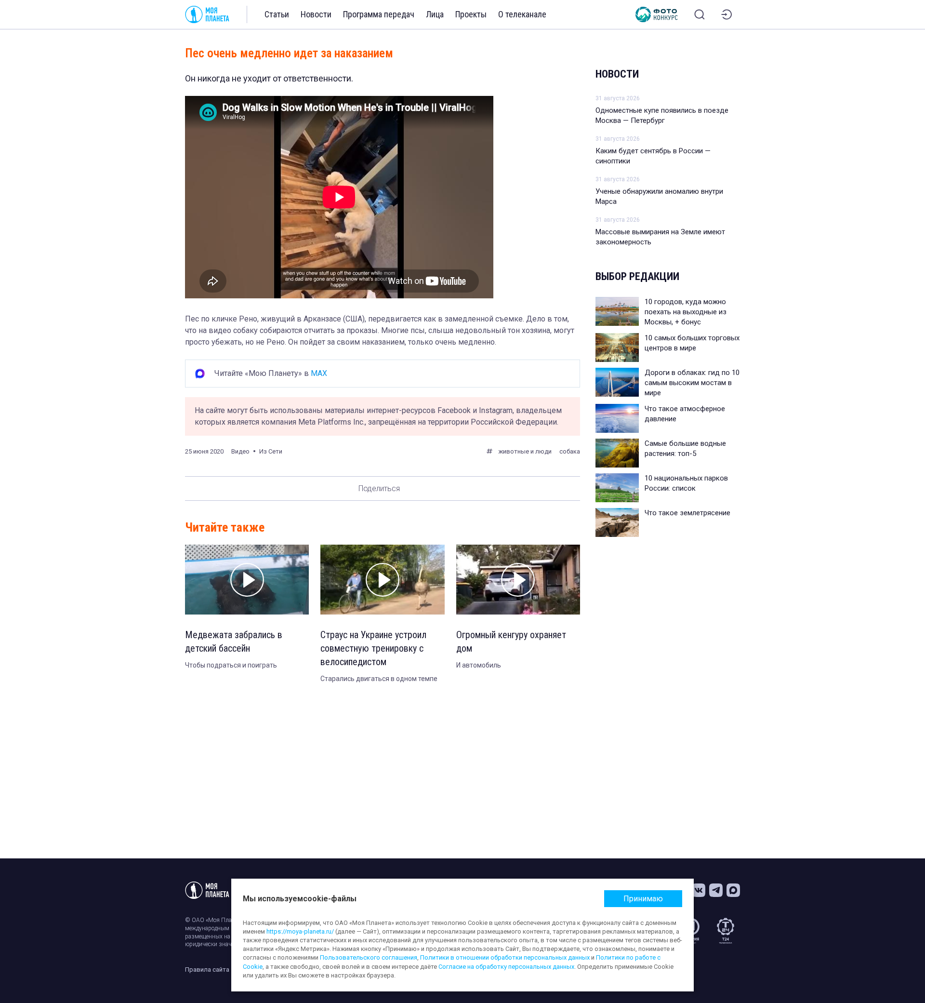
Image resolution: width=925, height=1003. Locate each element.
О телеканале (522, 14)
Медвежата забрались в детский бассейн (233, 641)
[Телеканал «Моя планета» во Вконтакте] (698, 890)
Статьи (276, 14)
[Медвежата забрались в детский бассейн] (247, 580)
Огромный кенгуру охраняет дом (511, 641)
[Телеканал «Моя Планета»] (207, 14)
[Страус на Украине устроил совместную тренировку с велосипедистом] (382, 580)
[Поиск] (699, 14)
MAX (319, 373)
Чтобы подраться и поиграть (231, 665)
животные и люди (525, 451)
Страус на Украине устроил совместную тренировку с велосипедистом (373, 648)
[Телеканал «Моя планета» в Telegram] (716, 890)
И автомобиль (478, 665)
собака (569, 451)
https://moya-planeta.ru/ (300, 931)
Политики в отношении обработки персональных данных (505, 957)
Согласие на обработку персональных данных (506, 966)
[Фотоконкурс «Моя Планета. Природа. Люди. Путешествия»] (656, 14)
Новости (316, 14)
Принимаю (643, 898)
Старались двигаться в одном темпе (378, 678)
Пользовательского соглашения (368, 957)
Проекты (471, 14)
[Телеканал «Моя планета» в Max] (733, 890)
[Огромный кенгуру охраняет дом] (518, 580)
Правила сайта (207, 969)
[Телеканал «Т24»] (725, 930)
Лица (435, 14)
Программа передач (378, 14)
